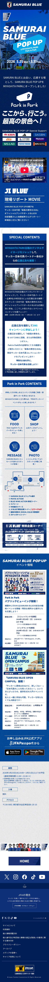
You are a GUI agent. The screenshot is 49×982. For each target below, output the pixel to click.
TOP (24, 887)
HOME (24, 861)
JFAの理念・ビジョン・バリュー (24, 906)
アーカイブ (7, 948)
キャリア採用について (12, 956)
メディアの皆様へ (10, 952)
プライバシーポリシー (12, 944)
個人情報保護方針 (10, 933)
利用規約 (6, 929)
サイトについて (9, 925)
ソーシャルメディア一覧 (39, 918)
